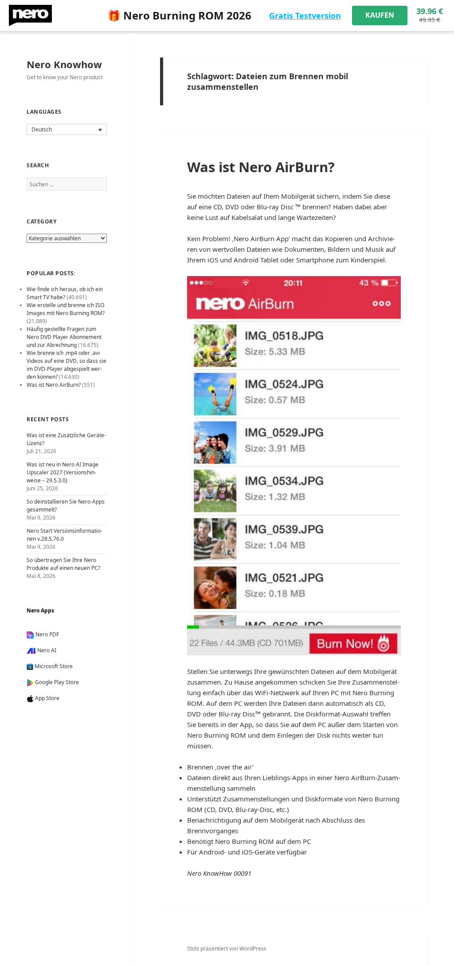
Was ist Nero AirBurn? (261, 167)
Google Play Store (57, 682)
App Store (47, 698)
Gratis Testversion (305, 15)
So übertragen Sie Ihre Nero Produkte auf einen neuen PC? (63, 564)
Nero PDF (47, 634)
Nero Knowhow (64, 64)
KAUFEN (379, 15)
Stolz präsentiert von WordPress (226, 948)
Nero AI (46, 650)
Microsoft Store (54, 666)
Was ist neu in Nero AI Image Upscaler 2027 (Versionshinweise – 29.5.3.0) (62, 472)
